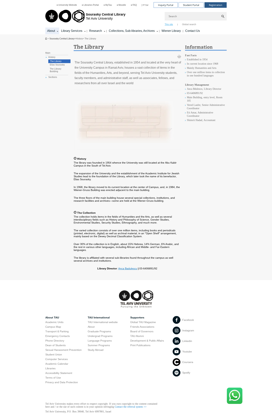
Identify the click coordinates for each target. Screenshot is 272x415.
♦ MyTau (108, 5)
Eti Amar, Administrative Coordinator (200, 114)
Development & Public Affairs (147, 340)
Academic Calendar (56, 363)
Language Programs (100, 340)
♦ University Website (67, 5)
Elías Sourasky (57, 64)
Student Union (53, 354)
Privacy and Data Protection (61, 382)
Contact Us (192, 30)
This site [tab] (169, 24)
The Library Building (55, 70)
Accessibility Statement (58, 373)
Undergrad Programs (100, 336)
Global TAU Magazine (143, 322)
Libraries (50, 368)
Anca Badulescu (127, 268)
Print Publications (140, 345)
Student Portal (191, 5)
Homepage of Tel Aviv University (46, 39)
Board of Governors (141, 331)
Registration (215, 5)
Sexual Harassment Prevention (63, 349)
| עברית (145, 5)
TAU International (99, 317)
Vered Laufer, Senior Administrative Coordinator (206, 107)
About (91, 326)
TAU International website (103, 322)
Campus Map (53, 326)
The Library (55, 61)
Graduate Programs (99, 331)
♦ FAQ (134, 5)
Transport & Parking (57, 331)
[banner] (136, 17)
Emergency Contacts (57, 336)
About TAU (52, 317)
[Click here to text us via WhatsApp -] (234, 396)
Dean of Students (55, 345)
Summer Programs (99, 345)
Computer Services (56, 359)
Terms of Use (53, 377)
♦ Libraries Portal (90, 5)
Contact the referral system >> (131, 406)
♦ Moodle (121, 5)
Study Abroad (95, 349)
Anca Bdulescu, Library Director (204, 89)
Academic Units (54, 322)
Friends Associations (142, 326)
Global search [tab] (189, 24)
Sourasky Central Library (61, 38)
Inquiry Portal (165, 5)
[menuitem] (66, 5)
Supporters (137, 317)
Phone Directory (54, 340)
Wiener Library (171, 30)
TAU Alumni (137, 336)
